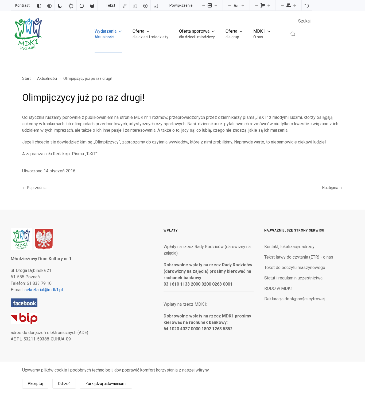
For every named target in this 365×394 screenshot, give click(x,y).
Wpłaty (171, 230)
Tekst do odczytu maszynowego (294, 267)
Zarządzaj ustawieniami (106, 383)
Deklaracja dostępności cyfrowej (294, 298)
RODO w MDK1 (278, 288)
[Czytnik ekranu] (145, 5)
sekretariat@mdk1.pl (43, 289)
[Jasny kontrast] (71, 5)
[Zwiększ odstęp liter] (295, 5)
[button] (108, 34)
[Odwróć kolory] (39, 5)
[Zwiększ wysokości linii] (269, 5)
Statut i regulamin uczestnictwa (293, 278)
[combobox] (322, 21)
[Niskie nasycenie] (81, 5)
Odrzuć (64, 383)
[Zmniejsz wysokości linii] (257, 5)
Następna (330, 187)
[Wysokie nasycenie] (92, 5)
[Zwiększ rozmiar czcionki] (243, 5)
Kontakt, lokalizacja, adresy (289, 246)
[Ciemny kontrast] (60, 5)
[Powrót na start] (28, 34)
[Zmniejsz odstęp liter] (282, 5)
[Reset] (306, 5)
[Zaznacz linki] (124, 5)
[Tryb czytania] (155, 5)
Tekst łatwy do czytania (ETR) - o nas (298, 257)
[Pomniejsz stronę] (204, 5)
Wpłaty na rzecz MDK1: (185, 304)
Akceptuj (35, 383)
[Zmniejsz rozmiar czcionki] (230, 5)
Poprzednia (36, 187)
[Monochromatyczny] (49, 5)
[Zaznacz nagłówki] (135, 5)
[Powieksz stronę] (216, 5)
